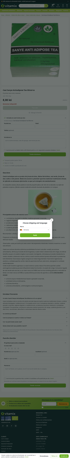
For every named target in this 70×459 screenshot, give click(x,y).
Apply (35, 235)
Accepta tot (64, 456)
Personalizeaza (44, 456)
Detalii (26, 457)
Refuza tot (55, 456)
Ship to (22, 226)
